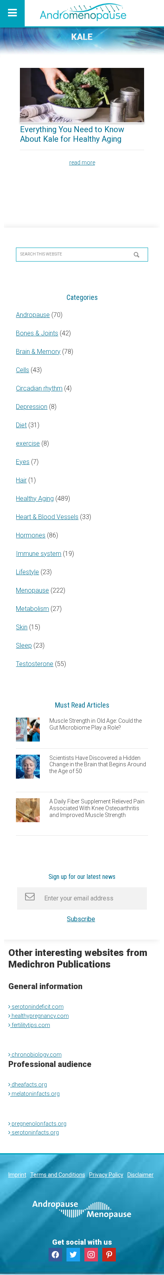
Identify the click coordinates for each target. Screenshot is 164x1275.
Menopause (32, 590)
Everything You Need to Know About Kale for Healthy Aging (72, 134)
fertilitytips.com (30, 1025)
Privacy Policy (106, 1175)
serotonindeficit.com (37, 1006)
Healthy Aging (35, 498)
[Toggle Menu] (12, 13)
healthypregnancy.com (39, 1016)
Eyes (22, 462)
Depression (31, 406)
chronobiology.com (36, 1054)
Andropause (33, 315)
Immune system (38, 553)
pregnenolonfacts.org (38, 1123)
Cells (22, 370)
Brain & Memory (38, 351)
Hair (21, 480)
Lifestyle (27, 572)
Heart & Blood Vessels (47, 517)
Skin (21, 627)
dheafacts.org (28, 1084)
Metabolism (32, 609)
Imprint (17, 1175)
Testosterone (34, 664)
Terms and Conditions (57, 1175)
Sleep (24, 645)
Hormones (30, 535)
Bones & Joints (37, 333)
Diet (21, 425)
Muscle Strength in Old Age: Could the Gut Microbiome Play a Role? (95, 724)
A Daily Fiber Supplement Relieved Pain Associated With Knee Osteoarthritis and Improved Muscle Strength (96, 808)
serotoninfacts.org (34, 1132)
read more (82, 162)
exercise (28, 443)
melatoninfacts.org (35, 1094)
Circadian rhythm (39, 388)
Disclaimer (140, 1175)
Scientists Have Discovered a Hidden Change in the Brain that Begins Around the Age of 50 (97, 765)
